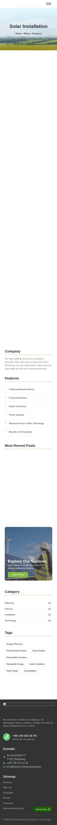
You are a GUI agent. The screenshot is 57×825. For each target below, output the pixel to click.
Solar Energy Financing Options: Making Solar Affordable (22, 104)
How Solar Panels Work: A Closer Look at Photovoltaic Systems (26, 244)
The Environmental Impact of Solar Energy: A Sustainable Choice (27, 465)
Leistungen (8, 793)
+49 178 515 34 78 (24, 735)
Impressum (8, 803)
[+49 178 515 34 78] (6, 737)
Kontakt (6, 798)
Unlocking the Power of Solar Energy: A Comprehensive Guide (27, 314)
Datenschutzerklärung (13, 808)
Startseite (7, 782)
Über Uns (7, 787)
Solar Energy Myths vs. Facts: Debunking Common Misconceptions (27, 174)
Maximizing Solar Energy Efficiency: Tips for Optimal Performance (28, 479)
